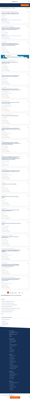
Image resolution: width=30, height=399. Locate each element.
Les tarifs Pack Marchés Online (14, 365)
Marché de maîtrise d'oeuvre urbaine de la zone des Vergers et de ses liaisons (10, 103)
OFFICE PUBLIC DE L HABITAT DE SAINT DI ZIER (8, 60)
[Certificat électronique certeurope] (15, 56)
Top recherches (12, 351)
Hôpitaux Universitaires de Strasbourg (7, 114)
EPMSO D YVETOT (4, 195)
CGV (10, 343)
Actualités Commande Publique (14, 382)
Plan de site (11, 389)
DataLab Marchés (12, 358)
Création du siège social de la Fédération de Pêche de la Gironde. (11, 224)
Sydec (2, 74)
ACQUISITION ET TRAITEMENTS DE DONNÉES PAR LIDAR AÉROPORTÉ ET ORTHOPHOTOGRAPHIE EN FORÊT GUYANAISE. (11, 251)
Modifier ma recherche (24, 5)
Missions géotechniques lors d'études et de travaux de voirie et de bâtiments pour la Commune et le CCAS (11, 171)
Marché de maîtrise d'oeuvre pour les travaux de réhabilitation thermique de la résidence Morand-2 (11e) (11, 89)
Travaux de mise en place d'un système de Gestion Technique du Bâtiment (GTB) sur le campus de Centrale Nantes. (11, 129)
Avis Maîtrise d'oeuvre (5, 324)
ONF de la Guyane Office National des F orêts (8, 248)
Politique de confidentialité (13, 344)
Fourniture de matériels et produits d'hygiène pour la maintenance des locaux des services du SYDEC (11, 76)
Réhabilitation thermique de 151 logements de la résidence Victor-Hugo (10, 63)
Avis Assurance (4, 321)
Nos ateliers (11, 388)
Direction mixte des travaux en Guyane (7, 235)
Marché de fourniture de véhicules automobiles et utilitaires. (10, 197)
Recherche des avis (12, 375)
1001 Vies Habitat (4, 87)
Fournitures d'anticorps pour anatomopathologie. (10, 115)
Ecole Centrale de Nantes (5, 126)
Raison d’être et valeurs (13, 340)
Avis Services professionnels (6, 319)
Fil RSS (11, 347)
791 (19, 292)
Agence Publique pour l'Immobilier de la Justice (8, 277)
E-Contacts (11, 364)
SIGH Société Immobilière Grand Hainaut (7, 26)
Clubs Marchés (12, 385)
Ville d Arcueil (3, 182)
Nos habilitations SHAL (13, 368)
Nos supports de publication (13, 367)
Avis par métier (12, 378)
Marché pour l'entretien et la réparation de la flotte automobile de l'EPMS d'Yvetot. (10, 210)
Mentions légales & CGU (13, 341)
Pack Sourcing (12, 357)
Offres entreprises (12, 372)
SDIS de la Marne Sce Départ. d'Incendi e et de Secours (9, 11)
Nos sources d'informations (13, 374)
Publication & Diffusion (13, 361)
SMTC (2, 155)
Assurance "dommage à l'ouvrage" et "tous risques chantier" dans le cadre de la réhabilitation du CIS (10, 13)
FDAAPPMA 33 (4, 221)
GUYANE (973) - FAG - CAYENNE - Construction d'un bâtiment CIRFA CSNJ (10, 237)
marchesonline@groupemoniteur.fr (13, 332)
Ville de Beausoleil (4, 169)
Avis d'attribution (12, 350)
